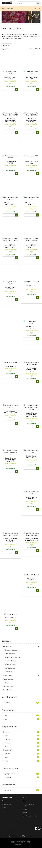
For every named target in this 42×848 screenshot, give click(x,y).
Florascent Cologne (11, 650)
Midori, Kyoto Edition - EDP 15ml (10, 411)
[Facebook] (36, 828)
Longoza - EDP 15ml (31, 286)
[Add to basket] (16, 89)
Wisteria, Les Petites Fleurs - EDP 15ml (31, 539)
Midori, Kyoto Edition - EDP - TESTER (31, 369)
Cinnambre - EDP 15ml (31, 162)
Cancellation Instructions (30, 816)
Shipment (4, 807)
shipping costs (31, 836)
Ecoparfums (9, 672)
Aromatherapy (8, 675)
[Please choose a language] (10, 831)
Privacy (25, 801)
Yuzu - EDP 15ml (10, 618)
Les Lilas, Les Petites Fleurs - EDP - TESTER (10, 245)
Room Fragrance (8, 679)
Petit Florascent (10, 654)
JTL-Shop (24, 844)
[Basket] (35, 8)
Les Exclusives (10, 668)
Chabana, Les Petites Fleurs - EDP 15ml (31, 120)
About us (4, 801)
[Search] (38, 3)
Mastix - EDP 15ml (10, 366)
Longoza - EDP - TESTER (10, 288)
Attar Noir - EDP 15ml (31, 78)
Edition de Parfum (10, 664)
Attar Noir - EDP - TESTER (10, 78)
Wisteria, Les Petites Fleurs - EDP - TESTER (10, 540)
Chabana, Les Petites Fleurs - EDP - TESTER (10, 120)
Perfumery (7, 646)
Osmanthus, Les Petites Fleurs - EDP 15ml (10, 459)
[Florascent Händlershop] (7, 3)
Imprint (25, 813)
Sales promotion (8, 686)
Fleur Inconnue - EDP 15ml (31, 203)
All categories (8, 8)
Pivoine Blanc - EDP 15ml (31, 498)
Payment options (6, 804)
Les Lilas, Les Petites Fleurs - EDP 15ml (31, 245)
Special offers (7, 690)
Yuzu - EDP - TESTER (31, 579)
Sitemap (25, 809)
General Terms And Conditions (28, 805)
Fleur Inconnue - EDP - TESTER (10, 203)
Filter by (7, 45)
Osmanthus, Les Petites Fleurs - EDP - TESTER (31, 414)
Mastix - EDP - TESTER (31, 327)
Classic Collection (10, 661)
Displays (6, 683)
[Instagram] (39, 828)
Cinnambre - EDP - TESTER (10, 162)
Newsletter (5, 811)
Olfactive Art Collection (12, 657)
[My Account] (39, 8)
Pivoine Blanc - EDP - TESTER (31, 456)
